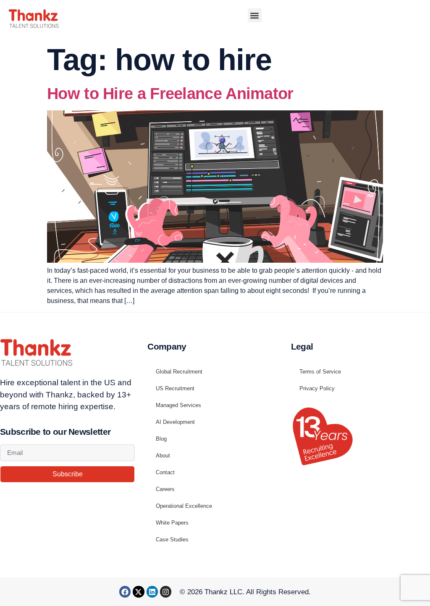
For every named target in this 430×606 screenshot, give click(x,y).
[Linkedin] (152, 591)
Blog (161, 439)
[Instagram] (165, 591)
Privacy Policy (317, 388)
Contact (165, 472)
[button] (255, 15)
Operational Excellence (184, 506)
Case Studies (172, 539)
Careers (165, 489)
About (163, 455)
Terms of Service (320, 371)
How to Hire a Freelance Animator (170, 93)
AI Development (175, 422)
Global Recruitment (179, 371)
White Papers (172, 523)
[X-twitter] (138, 591)
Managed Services (178, 405)
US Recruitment (175, 388)
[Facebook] (125, 591)
